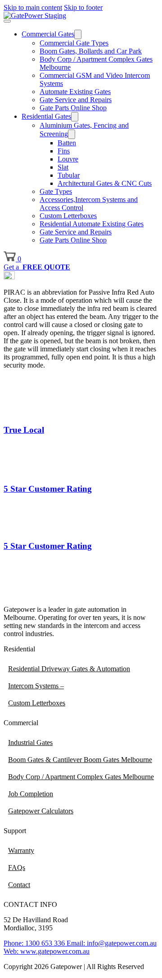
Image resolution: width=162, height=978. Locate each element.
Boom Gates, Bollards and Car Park (91, 51)
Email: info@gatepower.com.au (111, 943)
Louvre (68, 159)
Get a (37, 267)
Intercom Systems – (36, 686)
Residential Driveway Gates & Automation (69, 669)
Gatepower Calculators (40, 811)
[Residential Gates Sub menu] (74, 116)
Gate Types (56, 191)
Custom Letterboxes (68, 216)
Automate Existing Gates (75, 91)
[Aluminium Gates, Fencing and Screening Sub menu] (71, 134)
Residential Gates (46, 116)
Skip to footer (83, 7)
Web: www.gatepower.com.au (47, 951)
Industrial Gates (30, 742)
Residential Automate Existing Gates (92, 224)
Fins (64, 151)
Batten (67, 143)
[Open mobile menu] (7, 21)
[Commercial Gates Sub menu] (77, 34)
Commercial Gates (48, 34)
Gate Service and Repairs (76, 99)
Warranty (21, 850)
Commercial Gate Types (74, 43)
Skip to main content (33, 7)
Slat (63, 167)
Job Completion (30, 794)
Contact (19, 884)
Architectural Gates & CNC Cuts (105, 183)
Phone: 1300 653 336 (34, 943)
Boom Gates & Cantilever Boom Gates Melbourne (80, 759)
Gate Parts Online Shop (73, 108)
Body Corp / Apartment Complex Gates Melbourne (81, 777)
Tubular (69, 175)
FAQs (16, 867)
